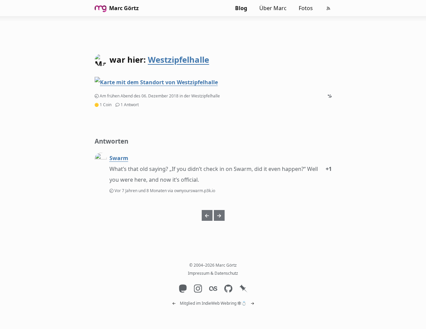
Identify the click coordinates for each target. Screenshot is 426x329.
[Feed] (328, 8)
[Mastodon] (182, 288)
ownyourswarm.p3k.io (194, 190)
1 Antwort (130, 105)
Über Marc (273, 8)
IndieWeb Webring (219, 303)
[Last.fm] (213, 288)
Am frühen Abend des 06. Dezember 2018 (139, 96)
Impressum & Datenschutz (213, 273)
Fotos (306, 8)
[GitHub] (228, 288)
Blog (241, 8)
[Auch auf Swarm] (330, 96)
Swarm (118, 158)
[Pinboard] (243, 288)
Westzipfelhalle (178, 59)
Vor (141, 190)
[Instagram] (197, 288)
